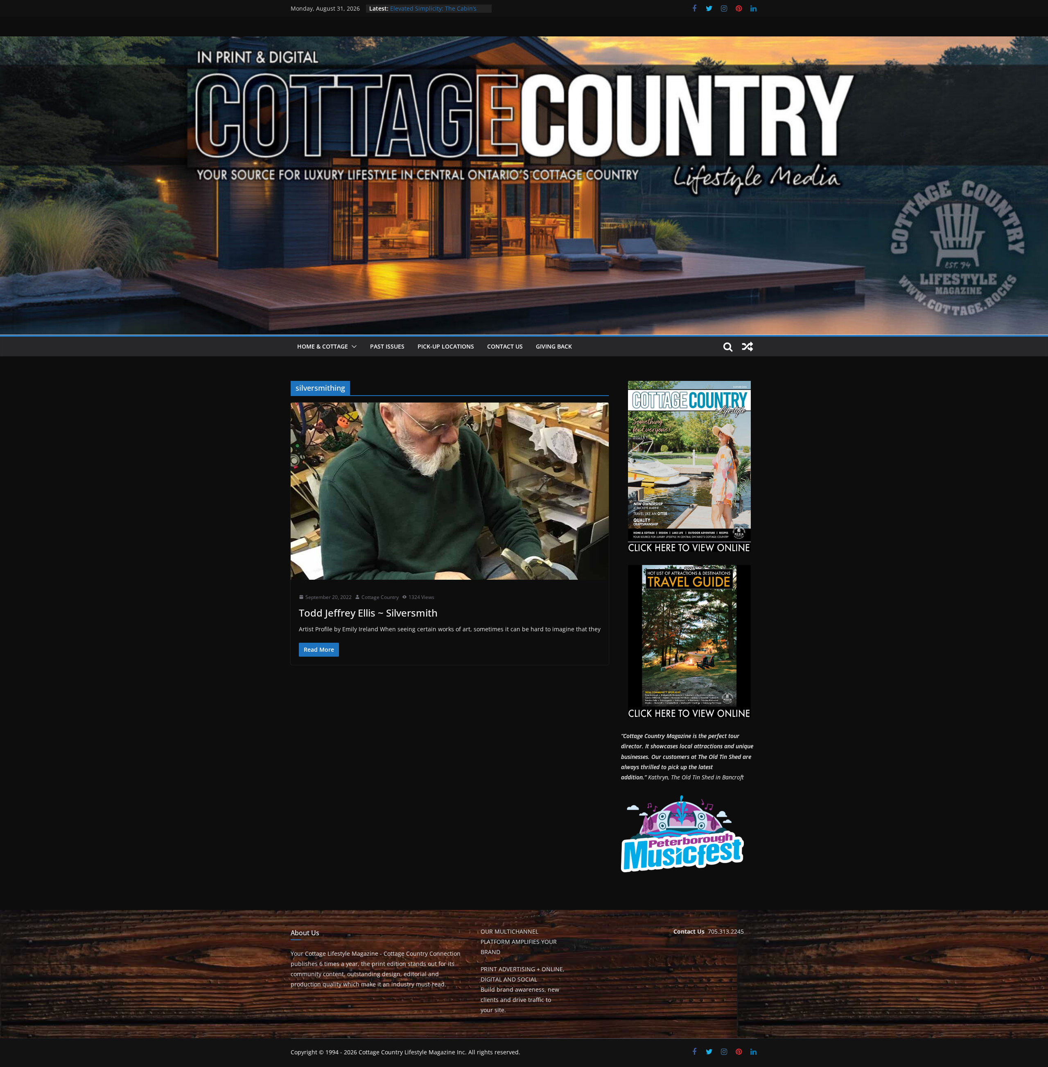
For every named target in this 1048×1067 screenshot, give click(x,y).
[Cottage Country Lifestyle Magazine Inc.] (524, 42)
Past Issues (387, 346)
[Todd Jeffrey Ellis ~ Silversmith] (450, 491)
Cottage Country (380, 597)
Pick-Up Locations (446, 346)
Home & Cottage (322, 346)
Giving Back (554, 346)
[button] (352, 346)
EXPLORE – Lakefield (417, 8)
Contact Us (505, 346)
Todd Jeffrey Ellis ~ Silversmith (368, 612)
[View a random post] (747, 346)
